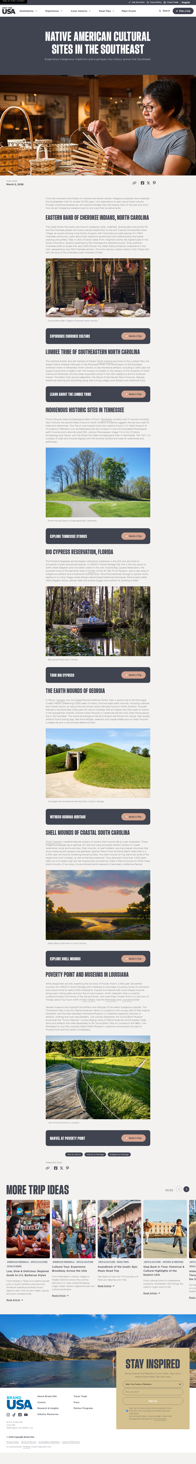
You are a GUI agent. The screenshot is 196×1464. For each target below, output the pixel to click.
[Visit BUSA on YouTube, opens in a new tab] (26, 1415)
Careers (41, 1402)
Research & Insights (48, 1408)
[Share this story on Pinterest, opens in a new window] (154, 183)
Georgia (60, 700)
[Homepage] (8, 13)
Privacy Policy (12, 1442)
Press (76, 1402)
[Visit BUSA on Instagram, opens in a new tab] (8, 1415)
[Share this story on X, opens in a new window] (148, 183)
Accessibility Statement (49, 1442)
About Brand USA (47, 1396)
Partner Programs (83, 1408)
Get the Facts (138, 2)
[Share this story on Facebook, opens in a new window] (142, 183)
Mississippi (111, 999)
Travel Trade (172, 2)
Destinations (26, 10)
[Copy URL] (134, 183)
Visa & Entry (155, 2)
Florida (91, 570)
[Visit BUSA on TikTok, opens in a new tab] (14, 1415)
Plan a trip (184, 10)
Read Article (13, 1300)
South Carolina (53, 841)
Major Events (130, 10)
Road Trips (105, 10)
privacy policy (160, 1418)
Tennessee (106, 419)
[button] (187, 2)
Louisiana (127, 999)
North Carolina (105, 361)
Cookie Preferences (71, 1442)
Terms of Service (28, 1442)
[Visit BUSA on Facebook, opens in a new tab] (20, 1415)
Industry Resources (47, 1414)
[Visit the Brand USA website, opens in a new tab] (19, 1403)
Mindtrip (26, 1446)
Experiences (52, 10)
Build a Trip (135, 336)
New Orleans (88, 999)
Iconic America (79, 10)
